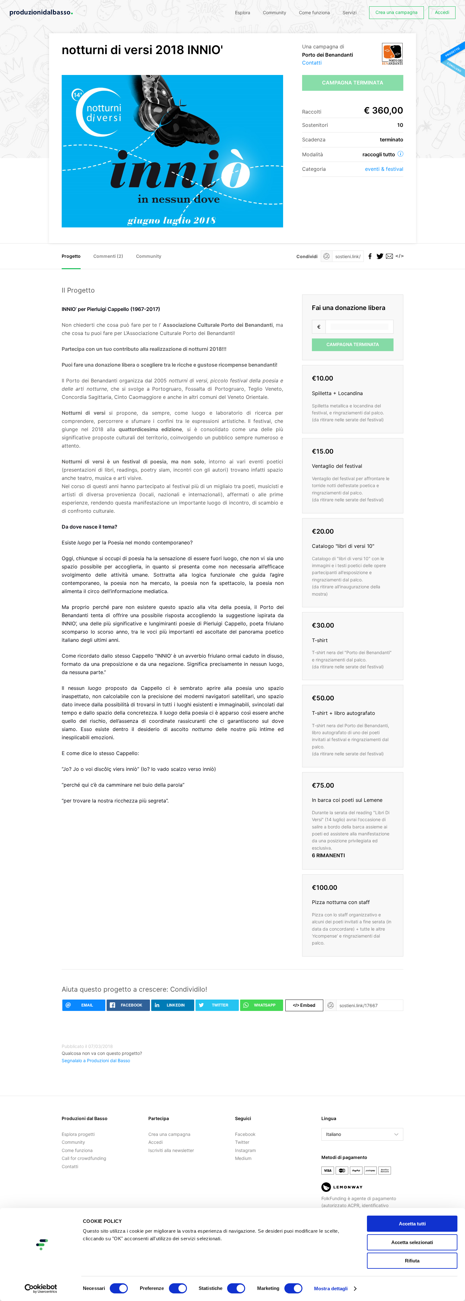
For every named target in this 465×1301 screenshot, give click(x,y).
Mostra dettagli (331, 1288)
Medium (243, 1158)
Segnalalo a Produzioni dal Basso (96, 1060)
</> (398, 256)
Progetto (71, 256)
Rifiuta (412, 1260)
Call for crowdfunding (84, 1158)
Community (274, 12)
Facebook (245, 1134)
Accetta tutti (412, 1223)
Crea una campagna (396, 12)
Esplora (242, 12)
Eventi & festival (384, 169)
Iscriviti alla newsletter (171, 1150)
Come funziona (314, 12)
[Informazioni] (400, 154)
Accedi (442, 12)
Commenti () (108, 256)
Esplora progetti (78, 1134)
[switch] (178, 1288)
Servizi (349, 12)
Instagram (245, 1150)
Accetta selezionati (412, 1242)
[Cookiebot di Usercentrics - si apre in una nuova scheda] (41, 1288)
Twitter (242, 1142)
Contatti (312, 62)
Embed (304, 1005)
